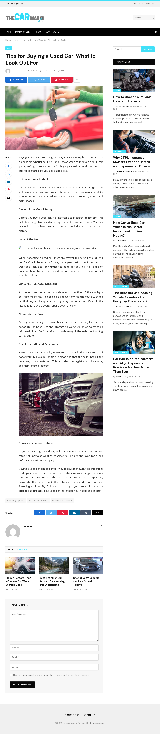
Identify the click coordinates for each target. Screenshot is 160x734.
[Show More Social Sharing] (76, 80)
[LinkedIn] (8, 181)
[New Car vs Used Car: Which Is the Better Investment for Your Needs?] (134, 206)
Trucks (37, 32)
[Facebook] (8, 166)
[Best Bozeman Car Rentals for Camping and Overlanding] (54, 565)
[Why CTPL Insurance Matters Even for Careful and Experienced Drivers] (134, 141)
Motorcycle (22, 32)
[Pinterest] (8, 189)
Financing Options (16, 500)
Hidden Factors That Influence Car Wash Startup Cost (18, 581)
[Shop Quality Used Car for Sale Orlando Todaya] (88, 565)
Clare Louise (121, 240)
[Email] (8, 197)
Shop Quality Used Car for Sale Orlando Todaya (86, 581)
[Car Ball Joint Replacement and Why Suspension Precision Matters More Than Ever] (134, 342)
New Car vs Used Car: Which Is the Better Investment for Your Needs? (129, 229)
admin (17, 71)
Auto (56, 32)
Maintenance (121, 353)
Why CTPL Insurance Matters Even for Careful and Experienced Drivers (132, 162)
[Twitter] (8, 173)
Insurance (119, 151)
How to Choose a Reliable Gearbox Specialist (132, 99)
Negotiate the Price (38, 500)
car (9, 32)
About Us (149, 4)
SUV (47, 32)
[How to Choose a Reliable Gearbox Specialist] (134, 80)
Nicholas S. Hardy (124, 106)
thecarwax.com (97, 723)
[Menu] (1, 32)
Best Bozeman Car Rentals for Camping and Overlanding (52, 581)
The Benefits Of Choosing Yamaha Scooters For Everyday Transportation (132, 297)
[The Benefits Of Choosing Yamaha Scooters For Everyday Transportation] (134, 276)
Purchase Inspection (62, 500)
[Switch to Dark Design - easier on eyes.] (156, 32)
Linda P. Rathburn (124, 171)
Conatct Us (138, 4)
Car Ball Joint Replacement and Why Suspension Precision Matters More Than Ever (133, 365)
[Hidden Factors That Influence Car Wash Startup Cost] (20, 565)
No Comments (49, 71)
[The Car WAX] (25, 17)
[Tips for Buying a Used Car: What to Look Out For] (54, 118)
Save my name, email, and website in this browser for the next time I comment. (52, 675)
